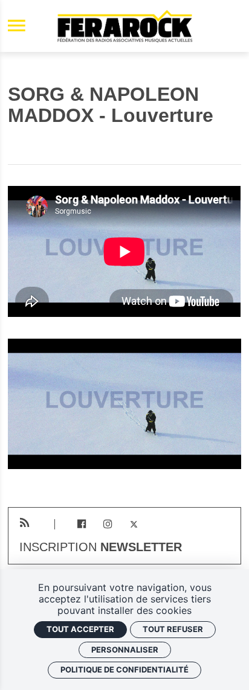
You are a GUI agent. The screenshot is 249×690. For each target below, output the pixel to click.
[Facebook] (81, 524)
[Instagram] (108, 524)
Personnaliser (124, 649)
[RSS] (24, 523)
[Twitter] (134, 524)
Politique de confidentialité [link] (124, 669)
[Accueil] (124, 25)
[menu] (16, 26)
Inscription (100, 547)
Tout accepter (80, 629)
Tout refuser (173, 629)
